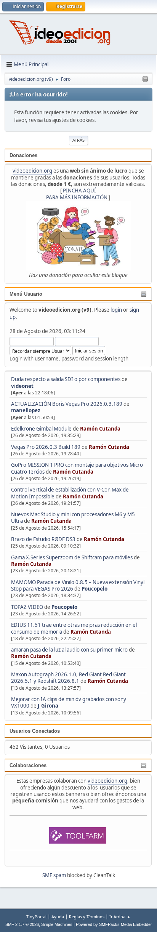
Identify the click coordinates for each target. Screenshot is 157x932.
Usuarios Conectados (35, 731)
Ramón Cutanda (100, 428)
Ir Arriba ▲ (120, 916)
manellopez (25, 410)
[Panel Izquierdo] (145, 79)
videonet (22, 386)
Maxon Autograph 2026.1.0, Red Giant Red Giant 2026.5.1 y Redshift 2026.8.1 (68, 677)
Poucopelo (94, 588)
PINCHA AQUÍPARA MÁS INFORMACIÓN (76, 193)
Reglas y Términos (86, 916)
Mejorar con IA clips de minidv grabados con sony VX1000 (68, 702)
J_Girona (48, 705)
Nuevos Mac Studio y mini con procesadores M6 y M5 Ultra (73, 517)
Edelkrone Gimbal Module (41, 428)
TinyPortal (36, 916)
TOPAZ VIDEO (27, 607)
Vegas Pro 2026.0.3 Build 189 (45, 447)
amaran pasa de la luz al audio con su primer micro (69, 649)
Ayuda (57, 916)
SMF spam (54, 875)
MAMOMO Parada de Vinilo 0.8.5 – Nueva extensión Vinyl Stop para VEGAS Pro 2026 (77, 585)
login (116, 309)
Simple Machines (56, 924)
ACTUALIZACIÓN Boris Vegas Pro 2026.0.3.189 (66, 403)
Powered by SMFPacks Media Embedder (114, 924)
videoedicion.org (32, 170)
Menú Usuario (26, 294)
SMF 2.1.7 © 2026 (22, 924)
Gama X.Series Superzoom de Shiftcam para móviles (72, 557)
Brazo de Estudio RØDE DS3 (43, 539)
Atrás (78, 140)
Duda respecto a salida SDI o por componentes (65, 379)
